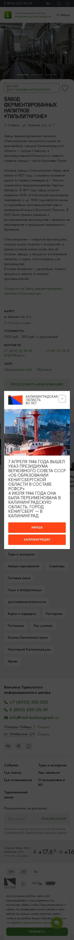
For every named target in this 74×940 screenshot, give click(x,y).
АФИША (37, 527)
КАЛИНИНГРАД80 (37, 539)
